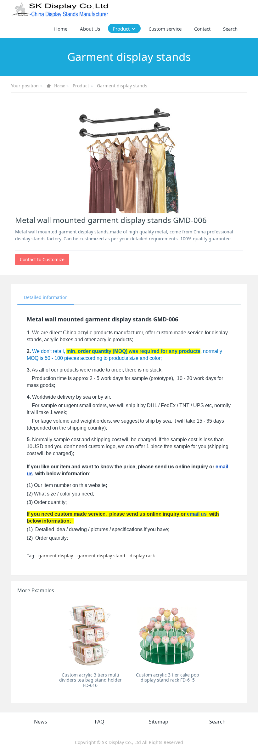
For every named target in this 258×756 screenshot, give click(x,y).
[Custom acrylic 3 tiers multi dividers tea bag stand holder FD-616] (90, 634)
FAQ (99, 721)
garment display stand (101, 556)
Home (60, 29)
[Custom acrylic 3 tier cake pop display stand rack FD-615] (167, 634)
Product (81, 86)
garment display (55, 556)
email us (197, 514)
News (40, 721)
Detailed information (46, 297)
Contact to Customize (42, 259)
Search (217, 721)
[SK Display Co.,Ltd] (60, 9)
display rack (142, 556)
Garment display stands (122, 86)
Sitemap (158, 721)
